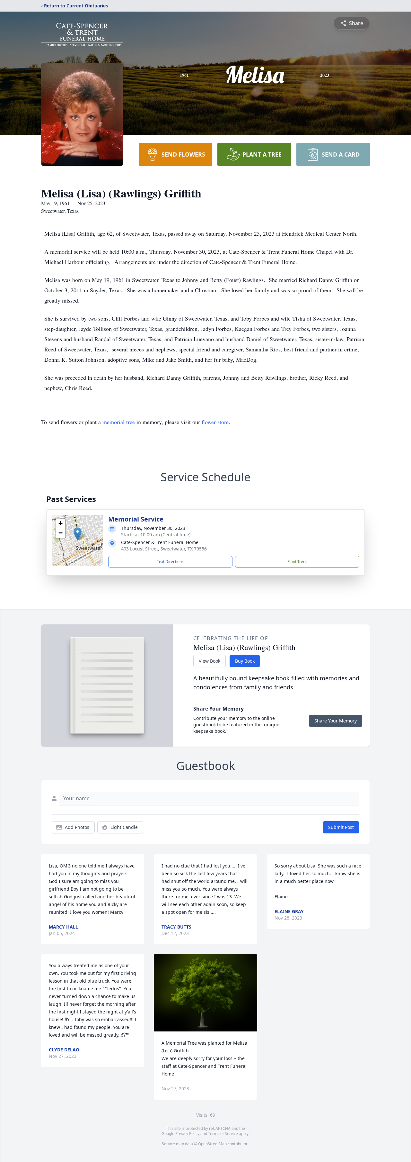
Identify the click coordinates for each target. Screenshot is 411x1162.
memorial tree (118, 422)
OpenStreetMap (212, 1144)
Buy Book (245, 661)
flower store (215, 422)
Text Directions (170, 561)
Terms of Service (223, 1133)
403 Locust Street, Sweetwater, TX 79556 (164, 549)
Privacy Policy (187, 1133)
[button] (78, 533)
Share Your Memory (335, 721)
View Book (209, 661)
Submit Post (341, 827)
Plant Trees (297, 561)
